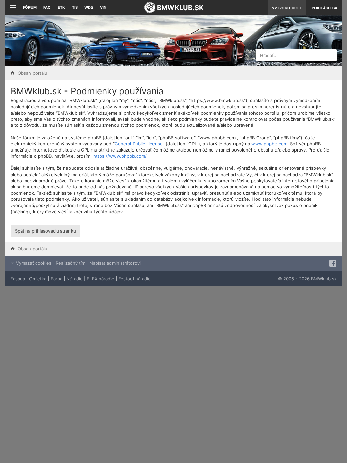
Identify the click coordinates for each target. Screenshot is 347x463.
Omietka (37, 278)
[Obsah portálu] (121, 40)
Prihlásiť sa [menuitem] (325, 8)
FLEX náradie (100, 278)
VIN (103, 7)
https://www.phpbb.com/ (119, 156)
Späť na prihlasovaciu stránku (45, 231)
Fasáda (17, 278)
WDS (88, 7)
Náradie (74, 278)
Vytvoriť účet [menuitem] (287, 8)
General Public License (139, 143)
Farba (56, 278)
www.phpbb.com (269, 143)
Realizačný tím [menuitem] (70, 263)
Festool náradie (134, 278)
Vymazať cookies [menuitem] (33, 263)
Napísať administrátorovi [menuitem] (115, 263)
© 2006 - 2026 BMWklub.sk (307, 278)
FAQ (47, 7)
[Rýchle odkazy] (12, 7)
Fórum (30, 7)
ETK (61, 7)
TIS (75, 7)
